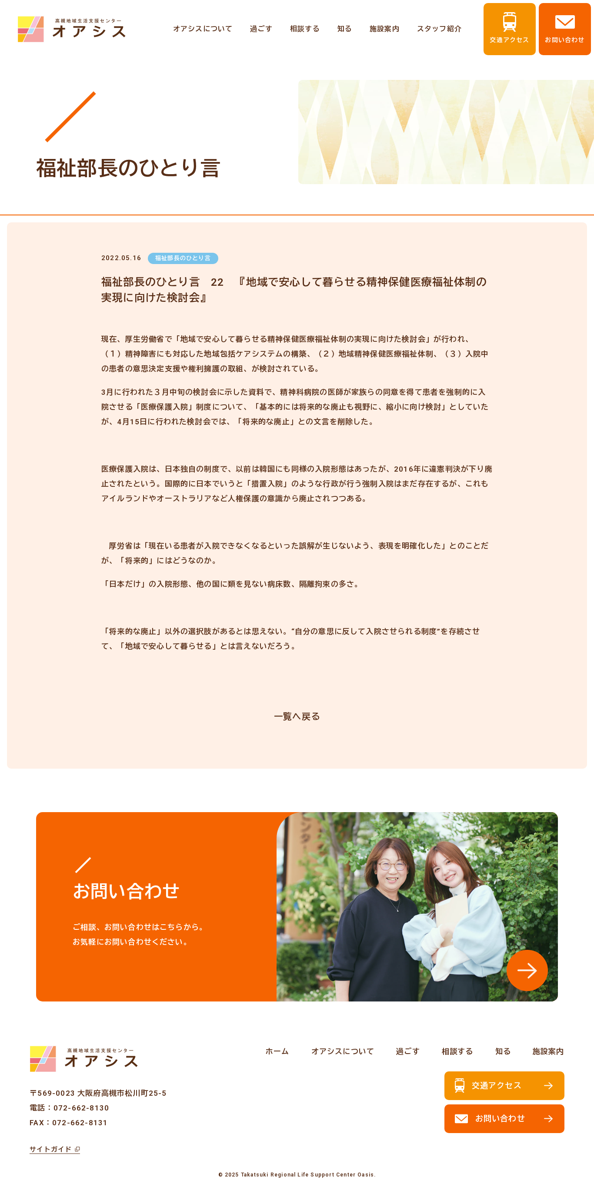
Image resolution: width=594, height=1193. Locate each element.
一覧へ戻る (297, 716)
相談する (305, 29)
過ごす (261, 29)
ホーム (278, 1051)
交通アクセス (509, 39)
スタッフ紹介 (439, 29)
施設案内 (385, 29)
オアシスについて (203, 29)
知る (344, 29)
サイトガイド (51, 1149)
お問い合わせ (564, 39)
